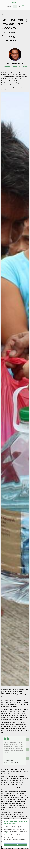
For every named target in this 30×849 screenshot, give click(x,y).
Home (3, 15)
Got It (16, 845)
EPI (15, 6)
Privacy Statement (11, 832)
